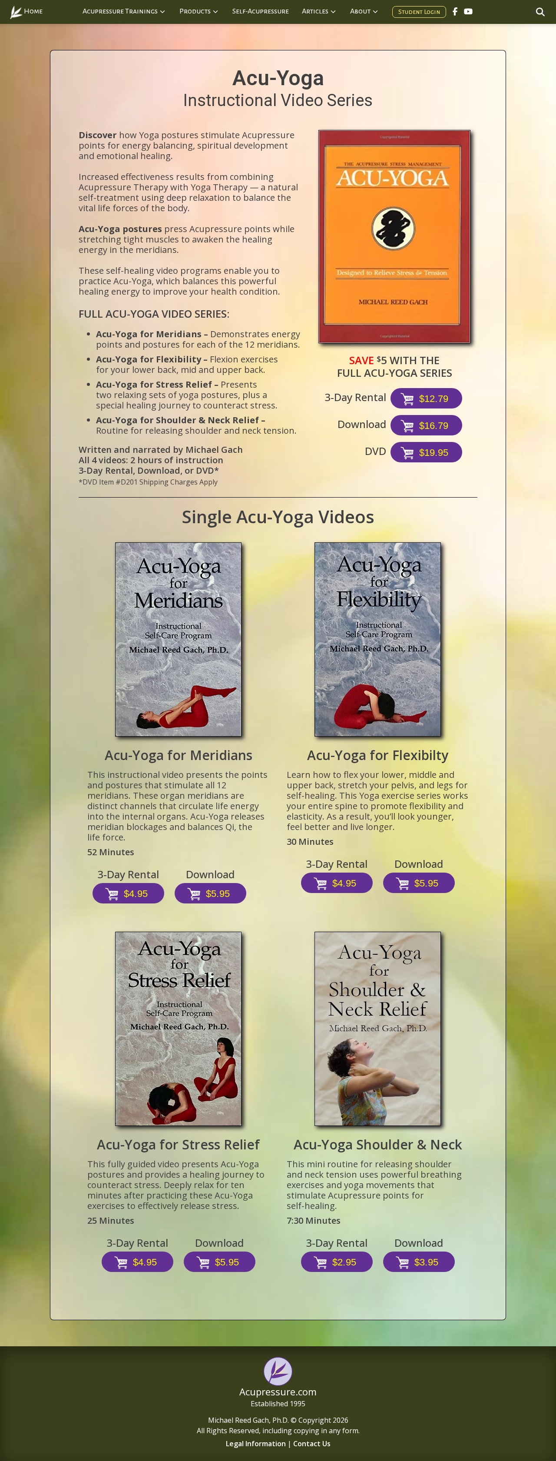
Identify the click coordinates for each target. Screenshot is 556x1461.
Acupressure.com (278, 1391)
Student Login (419, 11)
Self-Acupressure (260, 11)
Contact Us (312, 1443)
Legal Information (256, 1443)
